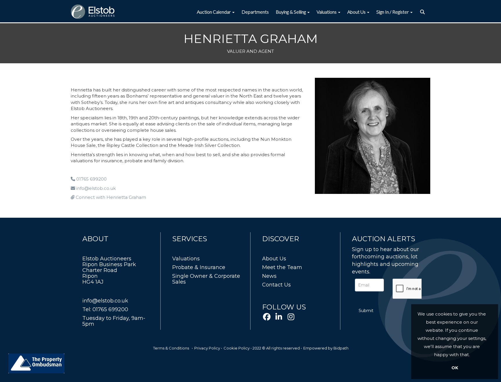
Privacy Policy (207, 348)
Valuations (186, 258)
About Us (274, 258)
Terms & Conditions (171, 348)
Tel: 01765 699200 (105, 309)
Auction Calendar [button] (214, 12)
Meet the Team (282, 267)
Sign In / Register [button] (393, 12)
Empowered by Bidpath (325, 348)
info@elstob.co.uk (95, 188)
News (269, 276)
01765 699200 (91, 179)
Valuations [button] (327, 12)
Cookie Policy (237, 348)
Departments (255, 12)
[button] (423, 12)
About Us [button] (356, 12)
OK (454, 367)
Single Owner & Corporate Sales (206, 279)
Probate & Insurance (198, 267)
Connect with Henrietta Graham (110, 197)
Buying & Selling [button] (291, 12)
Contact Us (276, 285)
